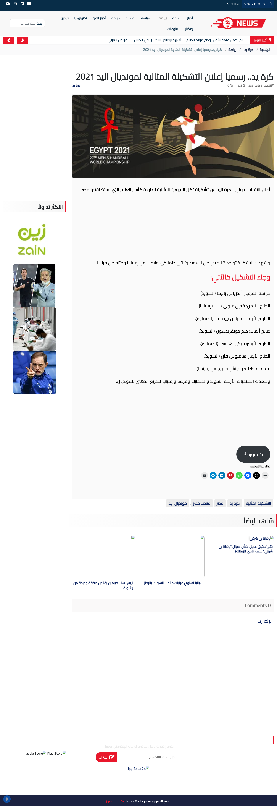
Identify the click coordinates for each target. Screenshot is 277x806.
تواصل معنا (209, 769)
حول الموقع (249, 760)
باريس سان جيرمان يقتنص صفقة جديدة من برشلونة (103, 585)
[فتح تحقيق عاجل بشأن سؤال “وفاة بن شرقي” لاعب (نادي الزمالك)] (262, 538)
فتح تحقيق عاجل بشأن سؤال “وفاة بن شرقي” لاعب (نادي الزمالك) (246, 549)
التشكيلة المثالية (258, 503)
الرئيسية (265, 49)
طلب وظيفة (215, 778)
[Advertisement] (173, 228)
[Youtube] (28, 769)
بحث (39, 23)
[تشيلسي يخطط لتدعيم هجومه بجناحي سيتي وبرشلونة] (34, 372)
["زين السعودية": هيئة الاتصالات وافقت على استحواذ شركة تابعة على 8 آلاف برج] (34, 242)
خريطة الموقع (247, 778)
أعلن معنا (251, 787)
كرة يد (248, 49)
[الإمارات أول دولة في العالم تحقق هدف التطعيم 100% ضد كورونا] (34, 328)
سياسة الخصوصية (243, 769)
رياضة (232, 49)
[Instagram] (40, 769)
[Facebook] (63, 769)
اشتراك (104, 757)
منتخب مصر (201, 503)
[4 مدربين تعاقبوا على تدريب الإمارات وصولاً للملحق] (34, 285)
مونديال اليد (178, 503)
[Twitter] (52, 769)
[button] (22, 40)
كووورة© (253, 454)
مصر (220, 503)
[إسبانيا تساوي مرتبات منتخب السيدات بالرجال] (167, 557)
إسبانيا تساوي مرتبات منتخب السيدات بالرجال (173, 583)
